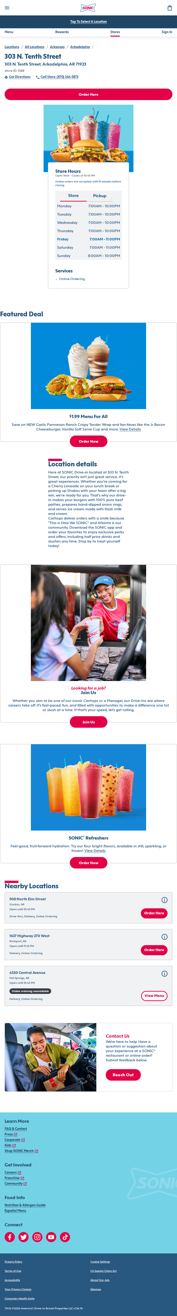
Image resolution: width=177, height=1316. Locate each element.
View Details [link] (130, 429)
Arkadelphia (80, 47)
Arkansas (57, 47)
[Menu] (7, 7)
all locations (34, 47)
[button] (88, 907)
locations (12, 47)
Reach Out (123, 1075)
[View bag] (169, 7)
